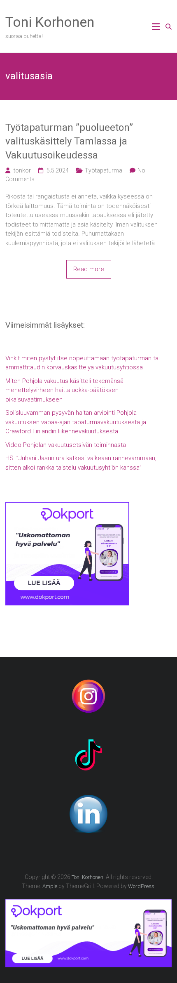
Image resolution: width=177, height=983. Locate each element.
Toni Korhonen (49, 22)
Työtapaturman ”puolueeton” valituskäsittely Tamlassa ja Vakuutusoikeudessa (69, 141)
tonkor (22, 170)
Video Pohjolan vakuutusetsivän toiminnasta (65, 445)
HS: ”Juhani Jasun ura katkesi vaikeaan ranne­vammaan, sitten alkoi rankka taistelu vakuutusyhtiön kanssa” (80, 462)
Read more (88, 269)
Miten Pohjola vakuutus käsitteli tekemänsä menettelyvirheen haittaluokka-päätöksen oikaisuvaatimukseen (64, 390)
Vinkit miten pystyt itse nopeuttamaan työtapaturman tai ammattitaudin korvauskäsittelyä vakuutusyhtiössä (82, 362)
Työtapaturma (103, 170)
